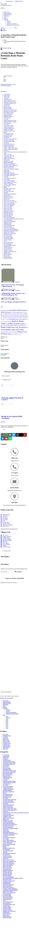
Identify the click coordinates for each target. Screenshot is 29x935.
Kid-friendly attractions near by (11, 174)
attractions (7, 312)
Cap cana (6, 119)
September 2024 (7, 746)
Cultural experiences (8, 127)
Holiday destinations (8, 162)
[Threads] (21, 435)
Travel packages (7, 243)
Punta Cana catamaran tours (10, 201)
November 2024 (7, 743)
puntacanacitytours (5, 332)
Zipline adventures (8, 258)
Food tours (6, 150)
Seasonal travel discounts (9, 221)
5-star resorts (7, 95)
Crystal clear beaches (9, 125)
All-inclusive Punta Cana (9, 103)
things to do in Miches (9, 232)
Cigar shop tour (7, 123)
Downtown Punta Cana (9, 131)
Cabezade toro (7, 117)
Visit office (14, 502)
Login (3, 29)
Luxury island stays (8, 183)
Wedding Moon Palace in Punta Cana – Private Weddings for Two (13, 294)
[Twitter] (14, 435)
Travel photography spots (10, 245)
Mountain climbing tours (9, 188)
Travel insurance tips (8, 242)
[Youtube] (6, 438)
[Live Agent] (14, 467)
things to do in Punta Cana (10, 233)
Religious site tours (8, 212)
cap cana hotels (13, 313)
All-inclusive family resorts (10, 102)
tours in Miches (14, 334)
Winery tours (7, 255)
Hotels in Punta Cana (9, 167)
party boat (23, 325)
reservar (25, 65)
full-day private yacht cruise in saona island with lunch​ (15, 812)
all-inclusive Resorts (16, 310)
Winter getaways (8, 257)
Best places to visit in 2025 (10, 111)
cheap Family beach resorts (10, 120)
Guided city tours (8, 157)
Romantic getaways (8, 215)
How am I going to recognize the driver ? (13, 302)
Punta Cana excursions (9, 203)
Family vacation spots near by (11, 149)
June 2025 (5, 737)
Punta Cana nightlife (8, 205)
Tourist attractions (8, 239)
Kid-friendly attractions (9, 173)
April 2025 (5, 738)
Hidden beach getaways (9, 158)
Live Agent (14, 473)
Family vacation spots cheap (10, 148)
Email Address (14, 487)
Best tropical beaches (9, 112)
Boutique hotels (7, 115)
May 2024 (5, 748)
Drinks (5, 132)
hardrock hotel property (21, 319)
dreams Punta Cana (6, 316)
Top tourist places (8, 236)
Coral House (6, 315)
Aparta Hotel (7, 104)
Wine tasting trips (8, 254)
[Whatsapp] (10, 438)
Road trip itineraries (8, 213)
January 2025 (6, 742)
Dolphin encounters (8, 129)
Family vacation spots (9, 146)
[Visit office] (14, 496)
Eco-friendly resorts (8, 135)
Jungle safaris (7, 171)
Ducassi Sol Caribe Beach (7, 317)
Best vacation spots (8, 114)
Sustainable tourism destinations (11, 230)
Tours (5, 241)
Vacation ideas (7, 246)
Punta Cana (6, 199)
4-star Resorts (7, 94)
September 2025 (7, 735)
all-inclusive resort (5, 310)
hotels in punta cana (16, 323)
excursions (12, 319)
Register (4, 30)
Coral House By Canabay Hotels (13, 315)
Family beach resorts (8, 145)
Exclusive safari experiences (10, 138)
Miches (5, 187)
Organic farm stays (8, 196)
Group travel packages (9, 156)
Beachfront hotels (8, 108)
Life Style (6, 176)
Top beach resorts (8, 234)
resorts (10, 332)
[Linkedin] (2, 438)
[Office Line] (14, 452)
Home (5, 40)
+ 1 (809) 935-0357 (6, 379)
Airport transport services (10, 100)
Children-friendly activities (10, 121)
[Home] (3, 8)
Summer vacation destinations (11, 229)
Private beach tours (8, 197)
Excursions (6, 142)
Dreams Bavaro (22, 315)
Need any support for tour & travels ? (12, 399)
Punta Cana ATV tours (9, 200)
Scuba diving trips (8, 220)
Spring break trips (8, 226)
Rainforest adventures (9, 211)
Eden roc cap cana (5, 319)
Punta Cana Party (8, 207)
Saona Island (14, 332)
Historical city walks (8, 161)
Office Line (14, 458)
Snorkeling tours (7, 224)
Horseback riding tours (9, 166)
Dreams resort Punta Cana (14, 316)
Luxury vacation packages (10, 184)
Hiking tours (7, 159)
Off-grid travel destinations (10, 194)
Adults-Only (7, 96)
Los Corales (6, 179)
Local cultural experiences (10, 178)
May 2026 (5, 734)
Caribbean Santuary (20, 313)
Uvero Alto (20, 334)
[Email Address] (14, 481)
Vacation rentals (7, 249)
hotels (6, 323)
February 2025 (6, 741)
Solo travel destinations (9, 225)
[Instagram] (17, 435)
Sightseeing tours (8, 222)
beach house (7, 106)
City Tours (6, 124)
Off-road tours (7, 195)
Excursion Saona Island (9, 141)
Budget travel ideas (8, 116)
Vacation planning (8, 247)
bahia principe (16, 312)
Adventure (6, 98)
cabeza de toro (8, 313)
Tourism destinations (8, 238)
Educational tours (8, 136)
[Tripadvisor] (6, 435)
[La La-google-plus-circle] (2, 435)
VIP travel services (8, 250)
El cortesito (6, 137)
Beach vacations (7, 107)
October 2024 (6, 744)
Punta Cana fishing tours (9, 204)
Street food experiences (9, 228)
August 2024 (6, 747)
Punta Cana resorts (8, 208)
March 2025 (6, 739)
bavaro (21, 312)
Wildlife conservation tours (10, 251)
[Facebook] (10, 435)
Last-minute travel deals (9, 175)
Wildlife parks (7, 253)
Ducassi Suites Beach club (21, 317)
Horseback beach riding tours (10, 165)
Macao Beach (7, 186)
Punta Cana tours (8, 209)
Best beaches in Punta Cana (10, 110)
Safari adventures (8, 216)
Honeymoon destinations (9, 163)
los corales (7, 325)
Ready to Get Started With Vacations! (11, 417)
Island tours (6, 170)
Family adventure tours (9, 144)
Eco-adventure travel (8, 133)
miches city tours (17, 325)
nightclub (6, 192)
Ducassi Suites (14, 317)
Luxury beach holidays (9, 180)
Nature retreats (7, 190)
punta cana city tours (15, 329)
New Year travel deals (9, 191)
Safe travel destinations (9, 217)
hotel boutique (9, 321)
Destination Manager (7, 48)
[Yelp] (25, 435)
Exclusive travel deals (9, 140)
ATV (12, 312)
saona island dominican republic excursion (14, 218)
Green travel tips (7, 154)
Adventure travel (8, 99)
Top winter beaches (8, 237)
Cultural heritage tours (9, 128)
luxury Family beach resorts (10, 182)
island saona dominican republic (11, 169)
